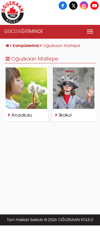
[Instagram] (84, 5)
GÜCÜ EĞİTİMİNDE (23, 32)
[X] (73, 5)
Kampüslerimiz (26, 46)
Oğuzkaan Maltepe (35, 59)
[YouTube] (94, 5)
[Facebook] (63, 5)
